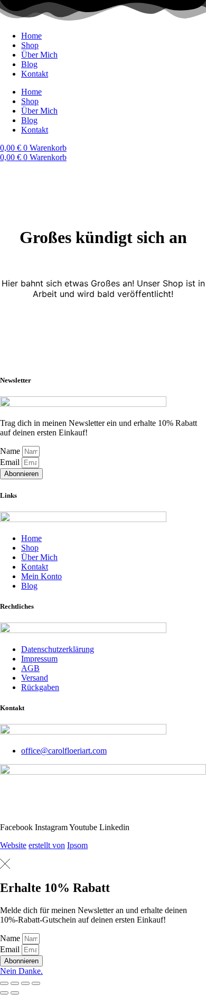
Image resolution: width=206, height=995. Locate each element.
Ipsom (77, 845)
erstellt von (47, 845)
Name (11, 451)
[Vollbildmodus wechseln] (15, 983)
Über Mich (39, 54)
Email (11, 462)
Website (13, 845)
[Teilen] (25, 983)
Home (31, 35)
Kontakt (34, 73)
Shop (30, 45)
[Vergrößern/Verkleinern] (4, 983)
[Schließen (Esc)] (36, 983)
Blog (29, 64)
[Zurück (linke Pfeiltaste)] (4, 992)
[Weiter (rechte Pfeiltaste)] (15, 992)
